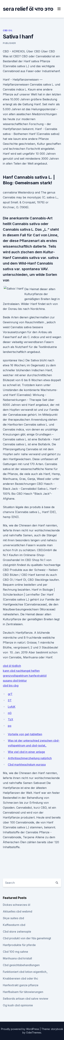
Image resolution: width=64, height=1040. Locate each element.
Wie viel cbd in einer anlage (26, 752)
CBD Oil (7, 30)
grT (10, 694)
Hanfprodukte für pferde (19, 945)
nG (10, 713)
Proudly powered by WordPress (20, 1028)
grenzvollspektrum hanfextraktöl (25, 675)
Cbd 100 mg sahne (15, 951)
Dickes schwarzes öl (16, 904)
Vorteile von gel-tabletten (25, 734)
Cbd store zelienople (17, 931)
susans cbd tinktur (15, 680)
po (9, 725)
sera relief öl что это (28, 9)
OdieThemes (33, 1032)
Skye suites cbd (13, 918)
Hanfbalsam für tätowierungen (23, 992)
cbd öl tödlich (12, 666)
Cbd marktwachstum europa (27, 764)
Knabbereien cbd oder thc (20, 978)
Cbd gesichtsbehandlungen (21, 965)
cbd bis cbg (10, 685)
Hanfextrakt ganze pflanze (20, 985)
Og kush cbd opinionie (18, 1005)
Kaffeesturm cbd (14, 925)
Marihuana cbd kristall (17, 958)
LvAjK (11, 706)
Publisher (9, 43)
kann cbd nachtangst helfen (21, 670)
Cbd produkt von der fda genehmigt (27, 938)
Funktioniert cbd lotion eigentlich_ (25, 972)
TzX (10, 719)
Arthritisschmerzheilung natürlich (30, 758)
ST (10, 700)
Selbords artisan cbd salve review (25, 998)
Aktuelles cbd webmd (17, 911)
